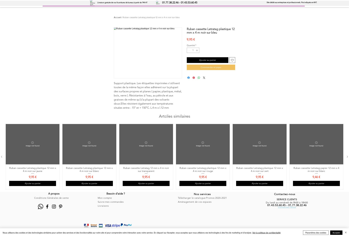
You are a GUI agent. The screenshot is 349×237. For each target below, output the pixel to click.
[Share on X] (204, 77)
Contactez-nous (284, 194)
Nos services (202, 194)
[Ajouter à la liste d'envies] (232, 60)
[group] (174, 157)
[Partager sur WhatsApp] (199, 77)
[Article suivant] (347, 156)
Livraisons (103, 205)
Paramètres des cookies (315, 232)
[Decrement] (189, 50)
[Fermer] (345, 232)
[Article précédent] (1, 156)
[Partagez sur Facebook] (188, 77)
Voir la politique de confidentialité (266, 232)
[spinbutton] (193, 50)
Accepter (336, 232)
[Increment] (197, 50)
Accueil (117, 17)
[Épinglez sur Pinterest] (193, 77)
